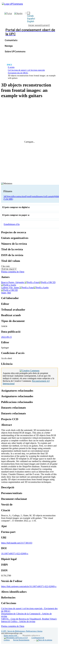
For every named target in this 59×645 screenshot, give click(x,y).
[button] (26, 13)
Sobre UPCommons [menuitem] (15, 51)
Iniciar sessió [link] (39, 25)
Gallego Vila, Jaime (10, 287)
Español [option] (31, 18)
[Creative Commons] (29, 370)
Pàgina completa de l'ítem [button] (12, 271)
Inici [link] (9, 65)
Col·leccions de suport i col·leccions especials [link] (26, 70)
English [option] (30, 21)
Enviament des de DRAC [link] (18, 73)
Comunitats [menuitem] (11, 40)
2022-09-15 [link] (6, 337)
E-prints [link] (11, 67)
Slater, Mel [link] (6, 293)
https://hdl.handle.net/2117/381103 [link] (16, 543)
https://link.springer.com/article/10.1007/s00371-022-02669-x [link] (28, 586)
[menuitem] (9, 46)
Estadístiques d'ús (12, 224)
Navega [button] (9, 46)
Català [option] (30, 16)
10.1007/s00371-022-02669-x (14, 553)
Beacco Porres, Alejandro (13, 282)
